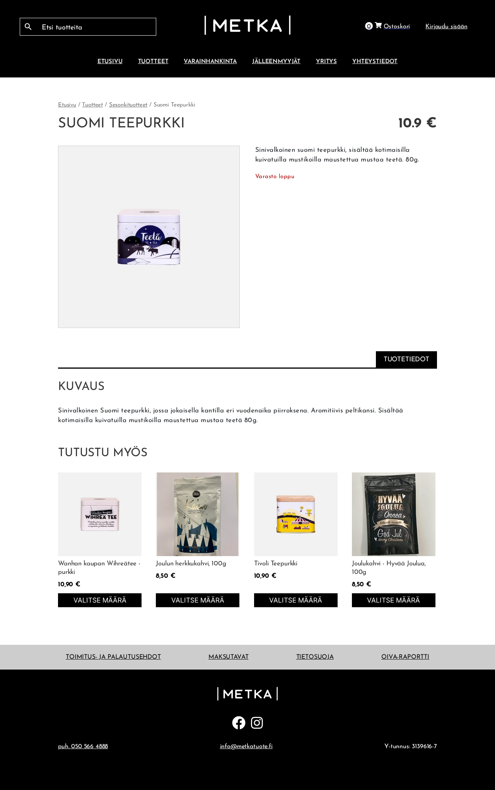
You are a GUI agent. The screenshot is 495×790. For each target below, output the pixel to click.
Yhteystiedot (375, 61)
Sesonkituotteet (128, 105)
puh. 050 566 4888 (83, 747)
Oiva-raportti (405, 657)
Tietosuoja (315, 657)
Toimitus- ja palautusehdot (113, 657)
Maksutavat (228, 657)
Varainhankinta (210, 61)
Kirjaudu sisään (446, 27)
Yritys (326, 61)
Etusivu (110, 61)
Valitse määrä (99, 600)
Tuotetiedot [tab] (406, 359)
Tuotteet (153, 61)
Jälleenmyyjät (276, 61)
